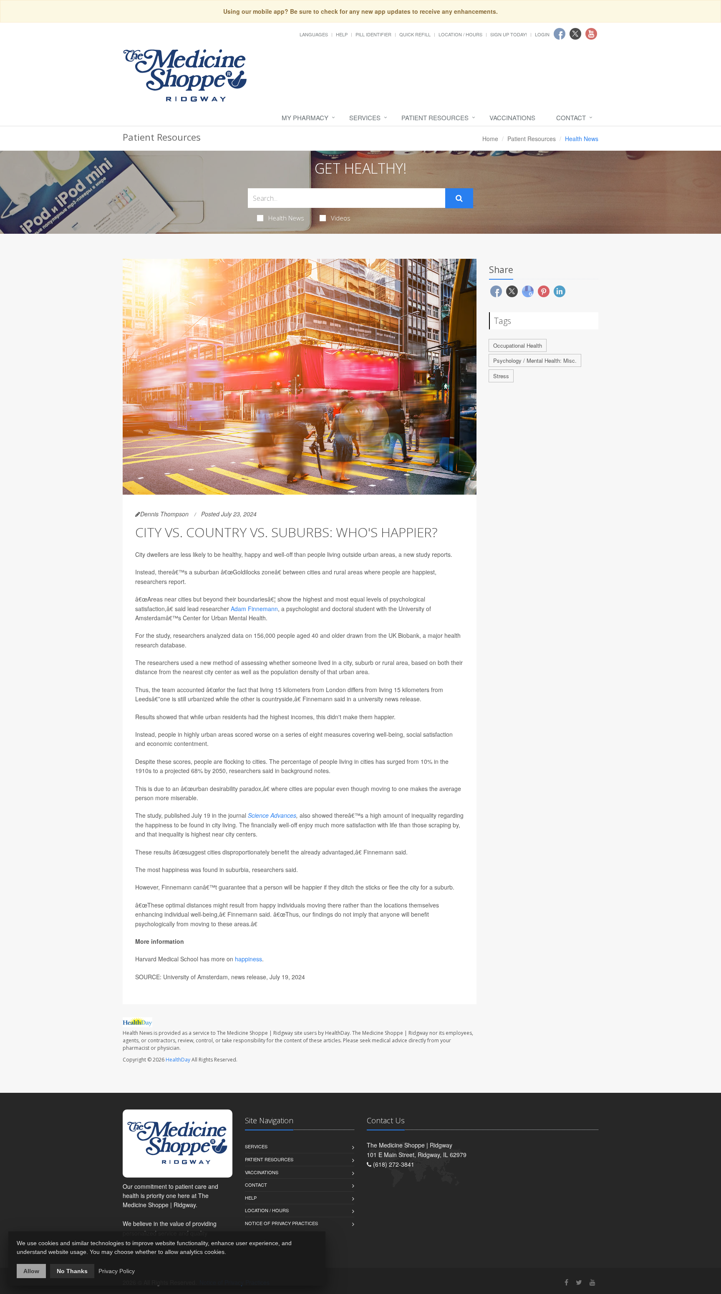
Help (342, 34)
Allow (31, 1271)
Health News (286, 218)
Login (542, 34)
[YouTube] (592, 1282)
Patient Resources (435, 117)
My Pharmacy (305, 117)
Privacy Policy (116, 1271)
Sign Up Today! (508, 34)
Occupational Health (517, 345)
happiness (248, 959)
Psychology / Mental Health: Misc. (535, 360)
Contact (571, 117)
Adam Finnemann (254, 608)
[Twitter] (579, 1282)
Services (365, 117)
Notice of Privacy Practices (281, 1223)
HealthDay (178, 1059)
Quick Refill (415, 34)
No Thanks (72, 1271)
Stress (501, 376)
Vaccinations (512, 117)
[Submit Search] (459, 198)
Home (490, 138)
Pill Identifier (373, 34)
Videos (340, 218)
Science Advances (272, 815)
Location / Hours (460, 34)
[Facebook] (566, 1282)
